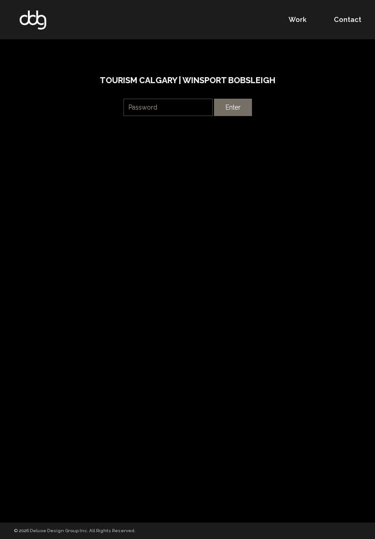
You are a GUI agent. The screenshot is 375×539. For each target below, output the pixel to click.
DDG (33, 20)
